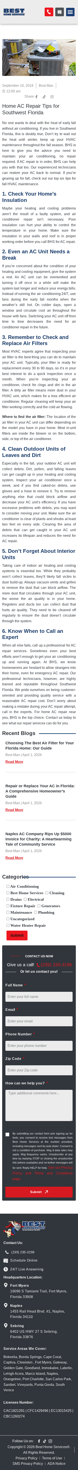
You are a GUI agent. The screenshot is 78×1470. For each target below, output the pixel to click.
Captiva (9, 1362)
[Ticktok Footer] (44, 1441)
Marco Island (35, 1373)
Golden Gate (13, 1368)
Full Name (14, 985)
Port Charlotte (33, 1379)
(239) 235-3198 (56, 964)
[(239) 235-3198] (38, 965)
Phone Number (19, 1034)
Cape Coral (52, 1357)
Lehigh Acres (13, 1373)
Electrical (35, 899)
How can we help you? (25, 1083)
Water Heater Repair (27, 925)
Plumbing (45, 912)
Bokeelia (10, 1357)
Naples (52, 1373)
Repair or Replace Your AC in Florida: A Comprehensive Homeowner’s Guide (40, 791)
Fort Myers (43, 1362)
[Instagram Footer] (50, 1441)
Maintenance (20, 912)
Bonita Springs (30, 1357)
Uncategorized (21, 919)
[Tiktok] (44, 96)
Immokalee (50, 1368)
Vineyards (25, 1385)
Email (10, 1010)
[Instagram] (52, 96)
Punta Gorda (44, 1385)
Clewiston (24, 1362)
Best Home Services (26, 893)
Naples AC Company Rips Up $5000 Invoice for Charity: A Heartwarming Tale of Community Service (38, 839)
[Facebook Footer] (39, 1441)
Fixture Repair (22, 906)
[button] (70, 12)
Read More (14, 762)
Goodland (32, 1368)
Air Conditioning (24, 886)
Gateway (60, 1362)
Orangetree (12, 1379)
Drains (15, 899)
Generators (50, 906)
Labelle (66, 1368)
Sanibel (9, 1385)
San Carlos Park (58, 1379)
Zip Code (13, 1059)
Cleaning (56, 893)
